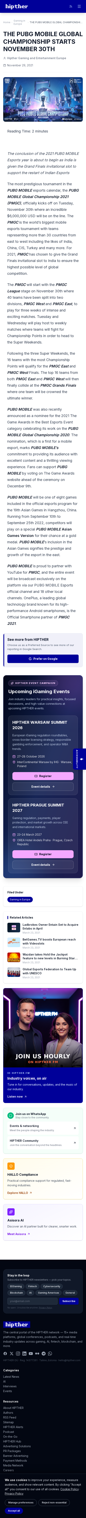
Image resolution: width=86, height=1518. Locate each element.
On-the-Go (10, 1436)
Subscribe (68, 1301)
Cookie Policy (69, 1489)
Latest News (11, 1376)
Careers (8, 1470)
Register (45, 776)
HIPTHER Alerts (13, 1427)
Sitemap (8, 1422)
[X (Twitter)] (12, 1354)
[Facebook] (5, 1354)
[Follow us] (71, 6)
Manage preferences (20, 1502)
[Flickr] (37, 1354)
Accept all (14, 1510)
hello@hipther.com (69, 1360)
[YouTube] (31, 1354)
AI (30, 1292)
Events (7, 1391)
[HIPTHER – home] (16, 6)
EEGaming (16, 1286)
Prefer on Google (45, 658)
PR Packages (12, 1451)
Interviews (10, 1386)
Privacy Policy (14, 1493)
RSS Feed (9, 1417)
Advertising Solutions (17, 1446)
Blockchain (16, 1292)
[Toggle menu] (79, 6)
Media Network (13, 1465)
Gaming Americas (48, 1292)
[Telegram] (44, 1354)
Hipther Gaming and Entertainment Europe (36, 58)
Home (6, 22)
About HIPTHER (13, 1408)
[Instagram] (18, 1354)
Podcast (8, 1431)
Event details (40, 786)
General (70, 1292)
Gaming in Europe (19, 22)
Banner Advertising (15, 1455)
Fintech (32, 1286)
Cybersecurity (51, 1286)
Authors (8, 1412)
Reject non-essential (54, 1502)
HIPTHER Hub (12, 1441)
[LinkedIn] (24, 1354)
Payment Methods (15, 1460)
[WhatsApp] (50, 1354)
